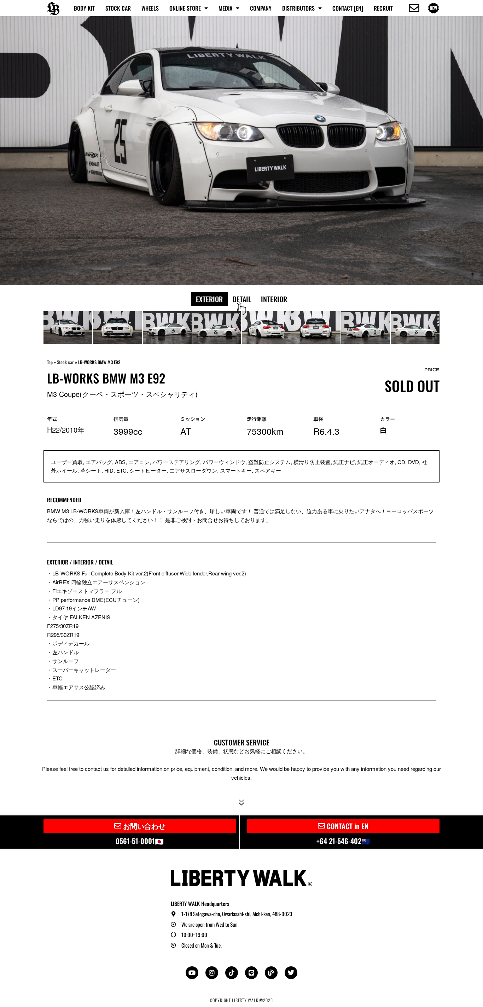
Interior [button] (274, 299)
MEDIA (225, 8)
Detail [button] (242, 299)
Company (261, 8)
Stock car (65, 362)
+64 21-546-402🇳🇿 (343, 841)
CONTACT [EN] (347, 8)
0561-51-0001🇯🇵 (140, 841)
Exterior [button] (209, 299)
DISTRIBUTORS (298, 8)
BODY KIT (84, 8)
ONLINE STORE (185, 8)
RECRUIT (383, 8)
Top (50, 362)
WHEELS (150, 8)
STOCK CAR (118, 8)
